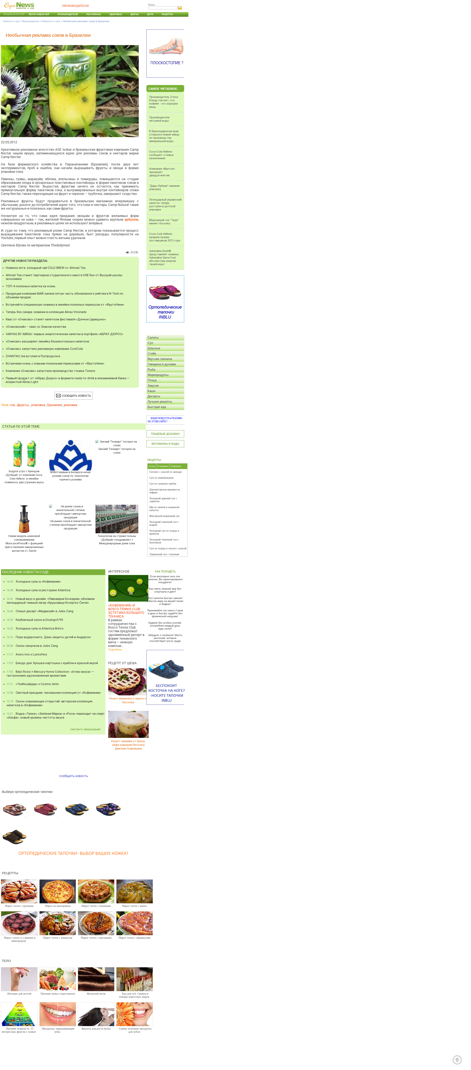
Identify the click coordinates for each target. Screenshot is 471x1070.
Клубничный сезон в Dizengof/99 (35, 620)
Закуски (153, 385)
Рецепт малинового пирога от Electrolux (128, 700)
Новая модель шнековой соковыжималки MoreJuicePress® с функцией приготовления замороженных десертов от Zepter (24, 543)
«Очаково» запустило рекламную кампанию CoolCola (44, 349)
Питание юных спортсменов (58, 993)
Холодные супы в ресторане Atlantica (38, 590)
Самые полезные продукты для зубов (135, 1030)
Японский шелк (96, 993)
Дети (150, 14)
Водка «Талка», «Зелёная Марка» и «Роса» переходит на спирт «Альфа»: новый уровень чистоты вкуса (56, 715)
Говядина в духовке (162, 364)
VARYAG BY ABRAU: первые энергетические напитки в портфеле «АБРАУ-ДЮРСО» (64, 334)
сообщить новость (73, 776)
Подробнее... (115, 649)
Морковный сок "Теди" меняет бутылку (163, 221)
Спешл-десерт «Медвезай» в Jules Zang (40, 611)
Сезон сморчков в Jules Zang (32, 646)
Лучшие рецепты (160, 401)
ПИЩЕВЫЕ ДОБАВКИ (165, 433)
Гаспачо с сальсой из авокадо (165, 472)
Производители (68, 14)
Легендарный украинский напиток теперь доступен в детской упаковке (165, 204)
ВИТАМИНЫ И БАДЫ (165, 443)
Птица (152, 380)
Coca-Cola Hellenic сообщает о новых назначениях (161, 155)
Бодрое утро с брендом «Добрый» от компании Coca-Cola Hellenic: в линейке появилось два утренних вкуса (24, 477)
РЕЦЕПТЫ (154, 459)
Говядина (163, 466)
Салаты (153, 337)
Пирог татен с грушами (19, 905)
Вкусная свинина (160, 359)
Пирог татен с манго (134, 905)
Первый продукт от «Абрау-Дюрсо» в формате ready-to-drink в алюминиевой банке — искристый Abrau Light (68, 380)
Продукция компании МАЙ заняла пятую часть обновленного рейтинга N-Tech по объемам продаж (64, 295)
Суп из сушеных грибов (162, 483)
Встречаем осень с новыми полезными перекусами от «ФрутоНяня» (55, 363)
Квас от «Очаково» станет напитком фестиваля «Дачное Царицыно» (56, 319)
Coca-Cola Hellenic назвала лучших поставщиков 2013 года (164, 237)
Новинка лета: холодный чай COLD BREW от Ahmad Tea (45, 268)
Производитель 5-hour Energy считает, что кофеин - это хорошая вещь (163, 102)
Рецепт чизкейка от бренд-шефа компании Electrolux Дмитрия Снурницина (128, 745)
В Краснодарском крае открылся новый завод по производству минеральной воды (164, 136)
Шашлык (154, 348)
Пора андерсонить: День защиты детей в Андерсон (49, 637)
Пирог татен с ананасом (57, 937)
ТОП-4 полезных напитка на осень (30, 286)
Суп (150, 343)
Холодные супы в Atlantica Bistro (35, 628)
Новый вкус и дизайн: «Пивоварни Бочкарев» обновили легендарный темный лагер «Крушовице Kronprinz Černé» (51, 600)
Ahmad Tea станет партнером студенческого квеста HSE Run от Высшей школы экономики (64, 277)
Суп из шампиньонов (161, 477)
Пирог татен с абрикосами (134, 937)
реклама (70, 405)
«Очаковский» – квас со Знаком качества (36, 326)
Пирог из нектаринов (57, 905)
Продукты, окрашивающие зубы (58, 1030)
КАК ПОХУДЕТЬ (165, 571)
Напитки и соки (51, 21)
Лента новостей (39, 14)
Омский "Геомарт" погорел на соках (116, 451)
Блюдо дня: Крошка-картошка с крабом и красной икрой (52, 663)
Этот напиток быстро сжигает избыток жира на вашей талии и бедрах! (165, 601)
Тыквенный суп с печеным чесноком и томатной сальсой (165, 556)
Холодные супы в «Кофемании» (34, 581)
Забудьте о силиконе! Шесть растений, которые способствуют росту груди (165, 638)
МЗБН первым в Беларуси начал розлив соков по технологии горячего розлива (70, 476)
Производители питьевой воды (159, 119)
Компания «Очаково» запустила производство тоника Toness (50, 371)
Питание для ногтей (19, 993)
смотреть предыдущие (85, 729)
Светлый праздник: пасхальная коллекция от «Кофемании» (54, 692)
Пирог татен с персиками (96, 937)
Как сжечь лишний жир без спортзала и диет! (165, 590)
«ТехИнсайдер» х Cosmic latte (33, 684)
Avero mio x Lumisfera (27, 654)
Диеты (134, 14)
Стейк (152, 353)
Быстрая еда (157, 407)
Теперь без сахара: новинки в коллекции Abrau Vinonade (46, 312)
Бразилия (54, 405)
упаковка (38, 405)
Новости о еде (11, 21)
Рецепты (167, 14)
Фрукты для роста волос (96, 1028)
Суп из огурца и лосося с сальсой (168, 548)
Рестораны (93, 14)
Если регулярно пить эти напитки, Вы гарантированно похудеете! (165, 579)
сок (12, 405)
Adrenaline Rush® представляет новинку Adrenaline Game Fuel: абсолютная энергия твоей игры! (164, 257)
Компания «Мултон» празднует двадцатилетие (162, 172)
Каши (151, 391)
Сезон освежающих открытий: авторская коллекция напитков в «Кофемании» (49, 703)
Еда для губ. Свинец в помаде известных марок (134, 995)
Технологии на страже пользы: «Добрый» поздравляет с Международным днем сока (117, 540)
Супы (152, 466)
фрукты (23, 405)
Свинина (176, 466)
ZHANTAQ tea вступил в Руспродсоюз (33, 356)
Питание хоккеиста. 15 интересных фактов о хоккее (19, 1030)
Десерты (154, 396)
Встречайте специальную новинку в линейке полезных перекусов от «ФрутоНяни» (65, 304)
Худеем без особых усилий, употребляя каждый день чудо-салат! (165, 625)
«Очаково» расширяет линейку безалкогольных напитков (47, 341)
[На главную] (18, 11)
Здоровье (115, 14)
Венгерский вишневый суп (164, 516)
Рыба (151, 369)
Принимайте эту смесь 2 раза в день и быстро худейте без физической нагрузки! (165, 613)
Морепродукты (158, 375)
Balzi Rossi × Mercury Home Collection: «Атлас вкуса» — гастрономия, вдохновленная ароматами (50, 673)
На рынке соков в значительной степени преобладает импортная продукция (70, 525)
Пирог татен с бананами (96, 905)
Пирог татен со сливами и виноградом (19, 939)
